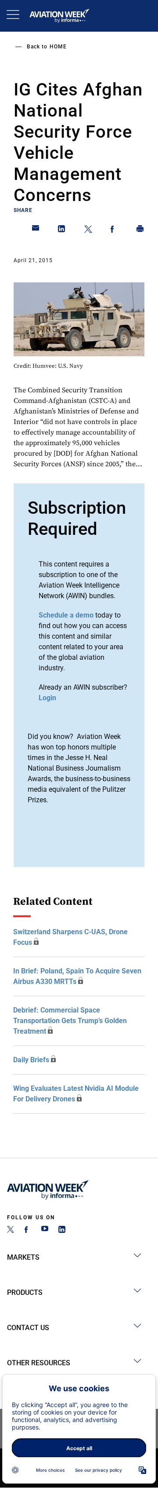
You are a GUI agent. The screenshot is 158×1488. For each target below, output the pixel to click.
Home (58, 47)
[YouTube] (44, 1230)
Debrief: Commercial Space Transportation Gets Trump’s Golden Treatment (70, 1020)
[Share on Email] (36, 230)
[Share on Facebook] (114, 230)
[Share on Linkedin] (62, 230)
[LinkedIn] (61, 1230)
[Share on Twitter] (88, 230)
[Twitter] (10, 1230)
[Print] (140, 230)
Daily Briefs (31, 1060)
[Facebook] (27, 1230)
